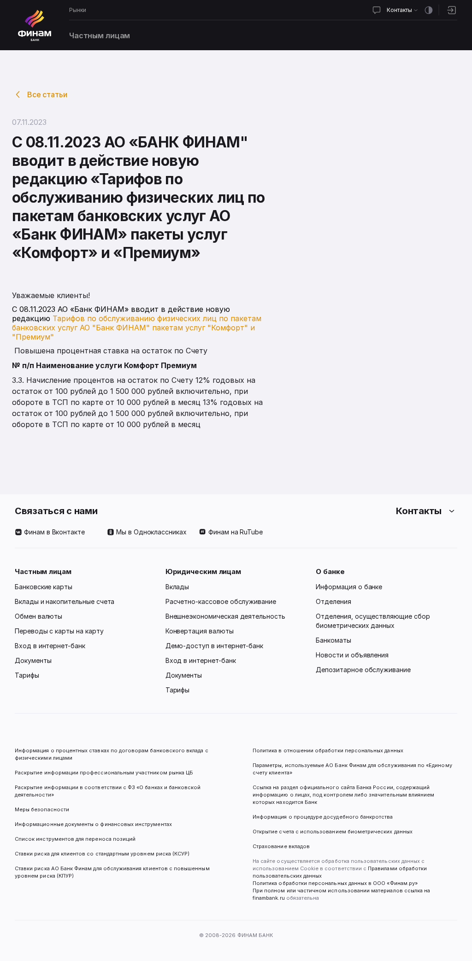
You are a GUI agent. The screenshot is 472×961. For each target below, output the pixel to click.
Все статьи (47, 94)
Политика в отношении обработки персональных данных (328, 750)
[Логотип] (34, 25)
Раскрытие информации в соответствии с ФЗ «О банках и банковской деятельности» (108, 791)
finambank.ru (269, 898)
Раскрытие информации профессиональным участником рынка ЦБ (104, 772)
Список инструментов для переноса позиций (75, 839)
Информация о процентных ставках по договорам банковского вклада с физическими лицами (112, 754)
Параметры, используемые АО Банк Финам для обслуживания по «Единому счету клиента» (353, 769)
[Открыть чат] (376, 10)
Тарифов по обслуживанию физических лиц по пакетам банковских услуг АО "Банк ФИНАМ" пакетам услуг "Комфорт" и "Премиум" (136, 327)
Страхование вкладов (281, 846)
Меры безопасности (42, 809)
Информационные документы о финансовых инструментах (93, 824)
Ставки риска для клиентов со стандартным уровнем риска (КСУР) (102, 853)
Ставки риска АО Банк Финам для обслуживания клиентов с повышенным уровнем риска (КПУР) (113, 872)
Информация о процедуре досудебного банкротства (323, 820)
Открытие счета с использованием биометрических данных (333, 831)
